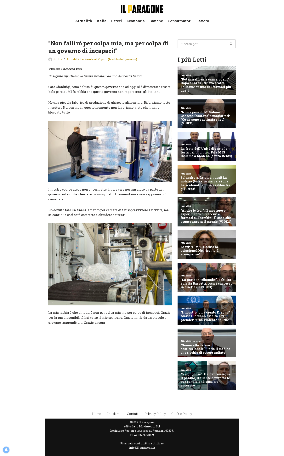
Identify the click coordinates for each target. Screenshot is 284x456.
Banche (156, 20)
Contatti (133, 414)
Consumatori (180, 20)
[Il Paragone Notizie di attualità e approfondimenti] (142, 8)
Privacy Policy (155, 414)
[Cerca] (231, 43)
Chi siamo (114, 414)
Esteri (116, 20)
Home (96, 414)
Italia (101, 20)
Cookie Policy (181, 414)
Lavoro (202, 20)
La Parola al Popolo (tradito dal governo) (108, 59)
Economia (136, 20)
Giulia (58, 59)
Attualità (83, 20)
